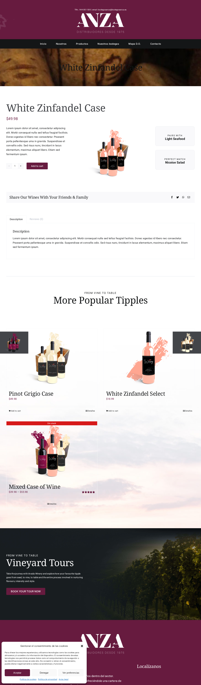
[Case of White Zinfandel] (112, 152)
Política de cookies (28, 679)
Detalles (91, 410)
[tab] (16, 219)
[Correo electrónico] (189, 197)
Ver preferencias (70, 672)
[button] (82, 646)
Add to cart (37, 166)
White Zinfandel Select (135, 393)
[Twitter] (177, 197)
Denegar (44, 672)
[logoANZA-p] (100, 14)
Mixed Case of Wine (34, 486)
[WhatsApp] (183, 197)
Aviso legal (63, 679)
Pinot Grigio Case (31, 393)
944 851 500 (85, 9)
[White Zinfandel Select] (149, 357)
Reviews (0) (36, 219)
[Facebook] (172, 197)
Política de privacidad (47, 679)
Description (16, 219)
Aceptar (17, 672)
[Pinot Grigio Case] (51, 357)
